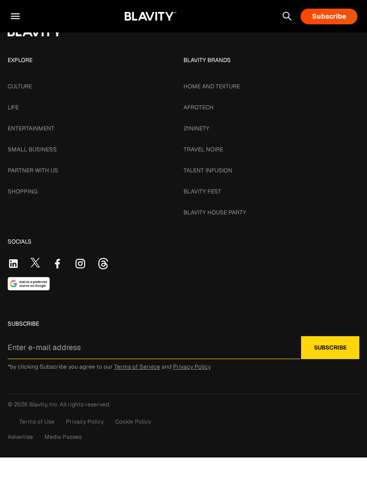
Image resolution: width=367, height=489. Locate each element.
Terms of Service (137, 367)
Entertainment (31, 128)
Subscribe (329, 16)
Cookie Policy (133, 421)
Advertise (20, 437)
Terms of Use (36, 421)
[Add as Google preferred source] (29, 283)
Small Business (32, 149)
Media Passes (63, 437)
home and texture (212, 86)
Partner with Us (33, 170)
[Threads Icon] (103, 263)
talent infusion (208, 170)
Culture (20, 86)
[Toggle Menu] (15, 16)
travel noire (203, 149)
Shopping (22, 191)
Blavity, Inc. (44, 404)
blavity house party (215, 212)
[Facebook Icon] (57, 263)
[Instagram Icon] (80, 263)
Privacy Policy (192, 367)
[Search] (287, 16)
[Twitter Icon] (35, 262)
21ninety (196, 128)
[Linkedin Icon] (13, 263)
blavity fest (202, 191)
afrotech (199, 107)
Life (13, 107)
